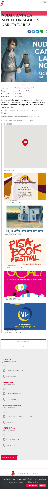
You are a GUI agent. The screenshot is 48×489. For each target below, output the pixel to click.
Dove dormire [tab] (23, 337)
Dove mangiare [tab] (23, 342)
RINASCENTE (7, 359)
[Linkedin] (37, 31)
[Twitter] (33, 31)
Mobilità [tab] (23, 346)
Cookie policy (32, 485)
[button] (45, 31)
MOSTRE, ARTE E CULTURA (23, 88)
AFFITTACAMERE (9, 385)
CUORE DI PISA (8, 428)
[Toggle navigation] (44, 3)
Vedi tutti (9, 457)
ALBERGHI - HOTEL (10, 362)
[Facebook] (29, 31)
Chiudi (42, 485)
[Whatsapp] (41, 31)
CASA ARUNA (7, 382)
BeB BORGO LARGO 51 (11, 405)
